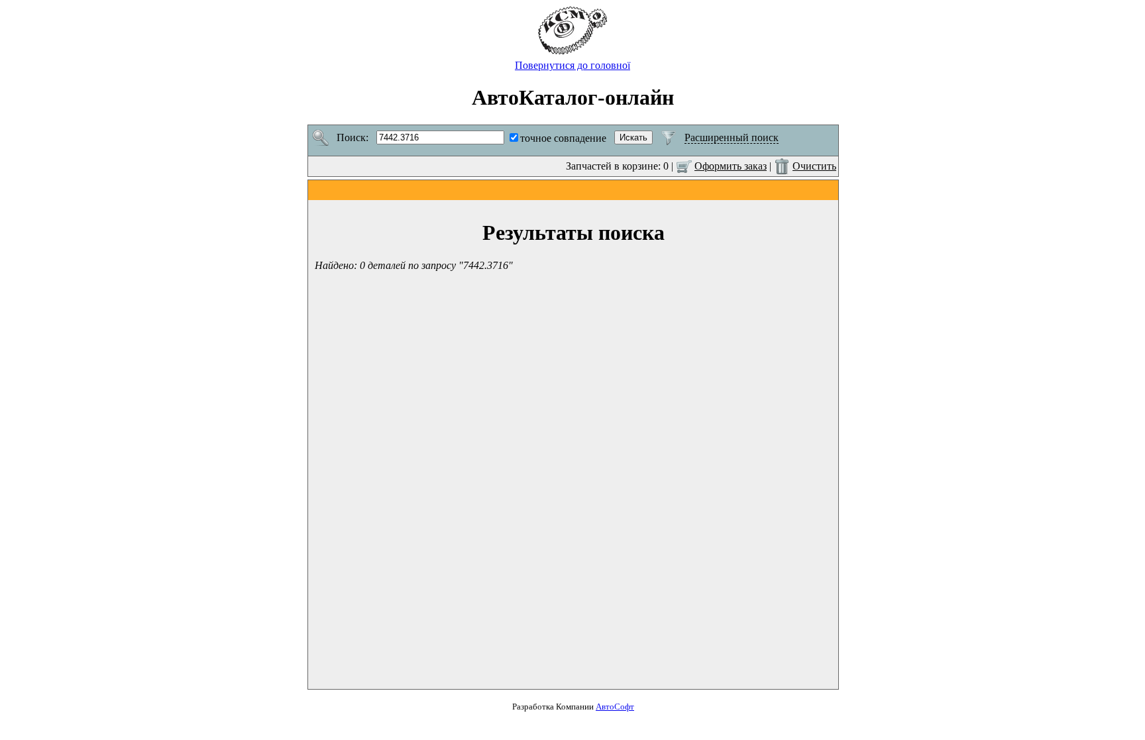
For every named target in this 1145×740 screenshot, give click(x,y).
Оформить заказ (730, 166)
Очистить (814, 166)
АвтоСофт (615, 707)
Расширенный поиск (731, 137)
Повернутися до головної (572, 65)
